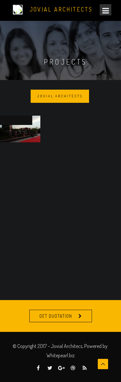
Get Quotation (55, 316)
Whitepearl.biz (60, 355)
